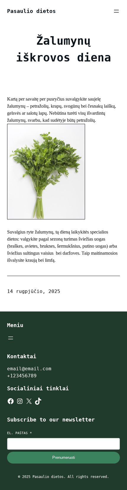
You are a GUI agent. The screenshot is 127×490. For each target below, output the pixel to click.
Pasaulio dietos (31, 11)
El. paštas (19, 433)
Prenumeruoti (63, 457)
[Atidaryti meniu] (116, 11)
